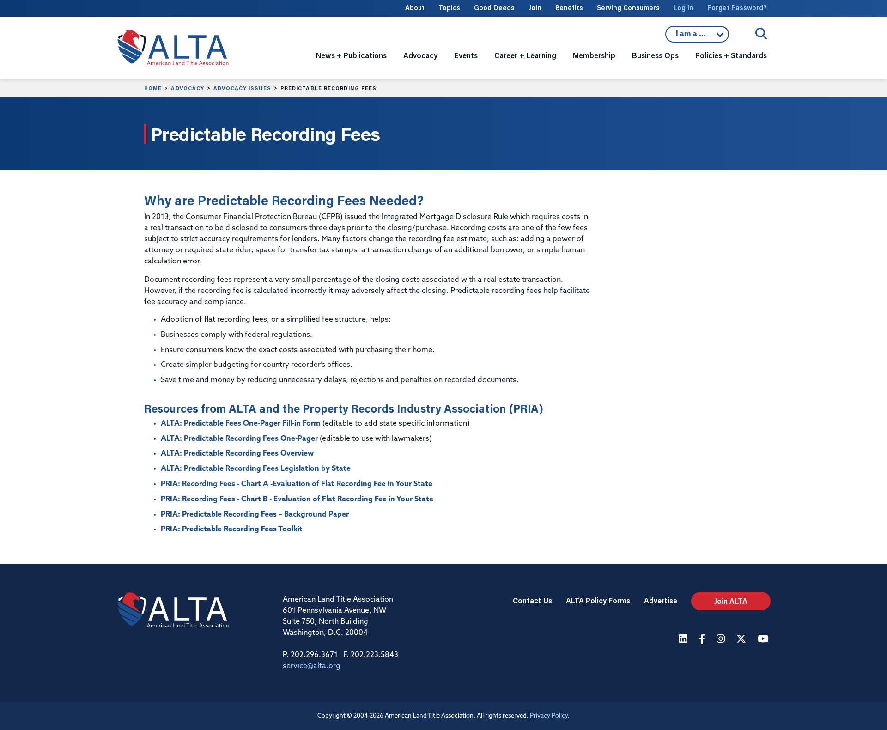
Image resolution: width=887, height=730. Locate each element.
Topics (449, 7)
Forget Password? (737, 7)
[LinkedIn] (684, 640)
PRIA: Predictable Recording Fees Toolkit (232, 529)
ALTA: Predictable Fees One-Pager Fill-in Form (241, 423)
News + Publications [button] (351, 55)
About (415, 7)
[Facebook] (703, 640)
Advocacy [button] (420, 55)
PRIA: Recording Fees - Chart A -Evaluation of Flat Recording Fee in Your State (296, 484)
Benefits (569, 7)
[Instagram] (722, 640)
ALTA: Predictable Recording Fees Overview (237, 453)
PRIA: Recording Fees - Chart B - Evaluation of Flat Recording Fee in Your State (297, 499)
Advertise (660, 600)
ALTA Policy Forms (598, 600)
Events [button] (466, 55)
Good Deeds (494, 7)
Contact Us (532, 600)
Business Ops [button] (655, 55)
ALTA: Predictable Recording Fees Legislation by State (256, 469)
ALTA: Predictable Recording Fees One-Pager (239, 439)
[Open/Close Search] (761, 33)
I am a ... (697, 36)
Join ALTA (730, 601)
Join (535, 7)
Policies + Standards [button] (731, 55)
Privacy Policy (549, 716)
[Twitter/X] (742, 640)
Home (153, 88)
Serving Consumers (628, 7)
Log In (683, 7)
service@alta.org (311, 666)
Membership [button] (594, 55)
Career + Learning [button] (525, 55)
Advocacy (187, 88)
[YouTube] (764, 640)
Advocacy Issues (242, 88)
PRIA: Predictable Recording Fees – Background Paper (255, 514)
